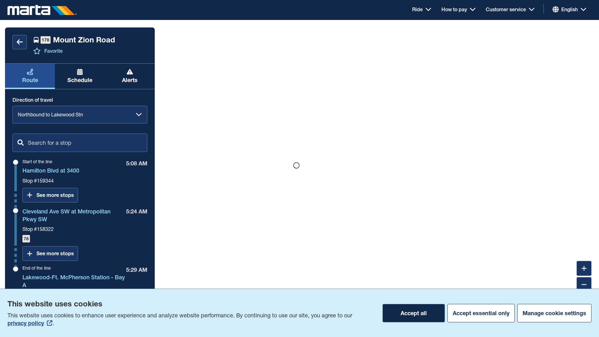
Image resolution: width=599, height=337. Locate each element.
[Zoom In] (584, 268)
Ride (417, 9)
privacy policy (25, 323)
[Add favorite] (37, 51)
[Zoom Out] (584, 284)
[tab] (30, 76)
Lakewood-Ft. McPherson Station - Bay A (73, 281)
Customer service (506, 9)
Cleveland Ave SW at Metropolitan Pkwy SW (66, 215)
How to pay (454, 9)
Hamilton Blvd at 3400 (50, 170)
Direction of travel (32, 100)
